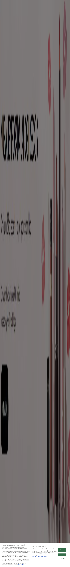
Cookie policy (21, 564)
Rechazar (62, 554)
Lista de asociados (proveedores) (39, 556)
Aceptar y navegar (62, 550)
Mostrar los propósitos (62, 559)
